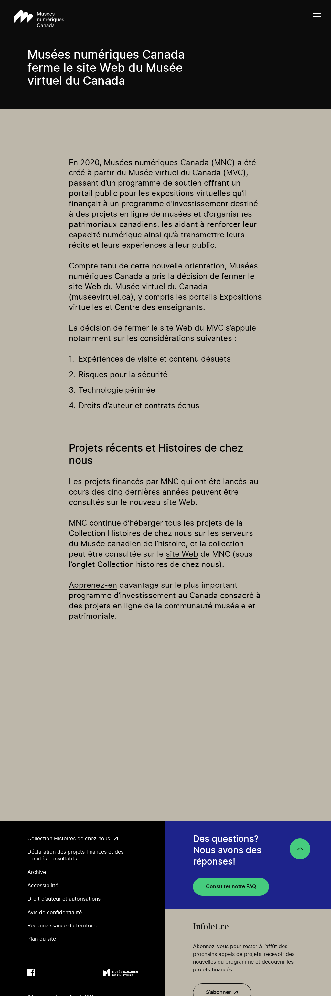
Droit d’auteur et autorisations (64, 899)
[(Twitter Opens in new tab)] (44, 972)
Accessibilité (42, 885)
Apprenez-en (93, 585)
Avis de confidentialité (54, 912)
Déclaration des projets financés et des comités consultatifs (75, 855)
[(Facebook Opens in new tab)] (31, 972)
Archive (36, 872)
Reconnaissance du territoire (62, 925)
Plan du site (41, 939)
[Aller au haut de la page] (300, 848)
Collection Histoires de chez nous (68, 838)
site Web (179, 503)
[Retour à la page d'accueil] (39, 19)
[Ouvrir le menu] (317, 19)
